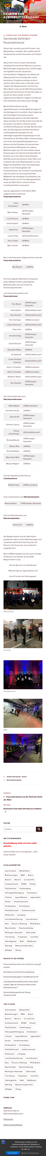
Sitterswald (31, 932)
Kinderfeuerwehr (21, 902)
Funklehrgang (25, 888)
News (24, 777)
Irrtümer (8, 897)
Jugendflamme (21, 897)
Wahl (22, 941)
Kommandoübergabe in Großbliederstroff (21, 977)
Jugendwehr (35, 897)
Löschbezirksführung (14, 919)
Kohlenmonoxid (28, 910)
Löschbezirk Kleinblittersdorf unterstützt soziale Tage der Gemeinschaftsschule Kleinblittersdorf (21, 985)
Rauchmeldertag (26, 928)
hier (36, 101)
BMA (23, 875)
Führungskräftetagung (14, 893)
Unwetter (34, 937)
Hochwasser (32, 893)
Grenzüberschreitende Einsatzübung (19, 972)
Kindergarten (10, 906)
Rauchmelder (10, 928)
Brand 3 (17, 880)
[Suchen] (39, 829)
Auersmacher (10, 871)
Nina (7, 924)
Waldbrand (31, 941)
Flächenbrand (10, 888)
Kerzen (8, 902)
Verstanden (12, 1153)
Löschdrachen (32, 919)
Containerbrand (11, 884)
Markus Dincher (30, 35)
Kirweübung (24, 906)
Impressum (8, 1119)
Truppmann (22, 937)
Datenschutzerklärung (13, 1125)
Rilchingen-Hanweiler (14, 932)
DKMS (24, 884)
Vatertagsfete (11, 941)
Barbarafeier (24, 871)
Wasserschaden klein (24, 946)
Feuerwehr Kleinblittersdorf (21, 15)
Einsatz (33, 884)
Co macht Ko (29, 880)
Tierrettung (10, 937)
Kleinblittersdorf (12, 910)
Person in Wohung (19, 924)
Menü (24, 26)
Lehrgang (21, 915)
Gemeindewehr (14, 777)
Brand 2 (8, 880)
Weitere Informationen (30, 1153)
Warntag (8, 946)
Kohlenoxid (9, 915)
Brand (30, 875)
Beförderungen (14, 780)
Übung (18, 950)
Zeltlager (8, 950)
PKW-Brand (35, 924)
